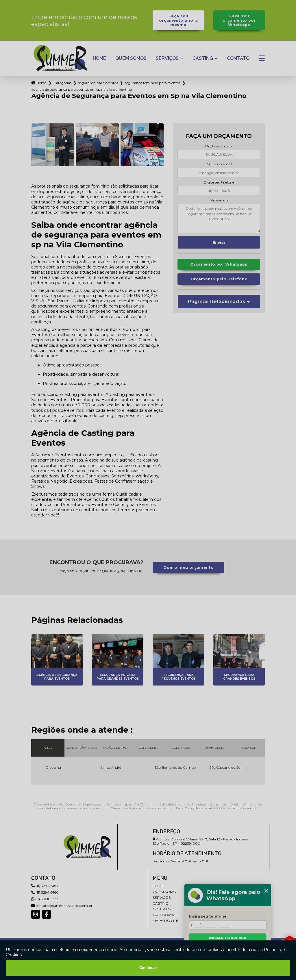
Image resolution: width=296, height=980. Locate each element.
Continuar (148, 968)
